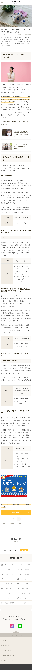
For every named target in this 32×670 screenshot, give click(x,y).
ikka (4, 238)
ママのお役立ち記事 (25, 574)
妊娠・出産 (9, 584)
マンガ (9, 579)
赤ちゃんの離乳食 (9, 603)
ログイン (24, 550)
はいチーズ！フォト (7, 660)
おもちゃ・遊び (9, 565)
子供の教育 (25, 584)
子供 (12, 523)
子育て (4, 523)
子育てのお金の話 (25, 593)
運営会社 (3, 641)
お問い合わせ (5, 646)
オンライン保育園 (25, 565)
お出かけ (9, 569)
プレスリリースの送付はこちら (10, 650)
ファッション (9, 574)
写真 (25, 579)
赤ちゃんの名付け (25, 598)
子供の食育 (25, 588)
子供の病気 (9, 588)
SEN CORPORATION (18, 667)
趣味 (25, 603)
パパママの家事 (25, 569)
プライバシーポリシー (7, 655)
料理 (9, 598)
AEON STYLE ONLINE (10, 361)
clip (4, 34)
